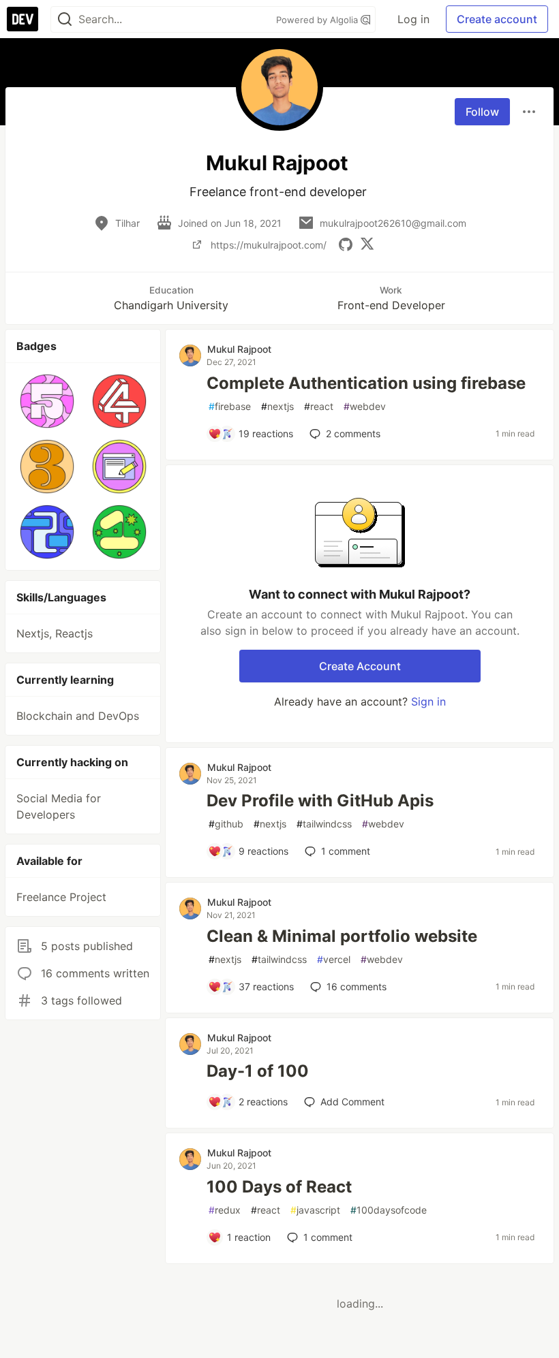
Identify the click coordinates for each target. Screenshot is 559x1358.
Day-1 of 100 (258, 1071)
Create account (497, 19)
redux (225, 1210)
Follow (482, 112)
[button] (47, 401)
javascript (315, 1210)
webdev (365, 406)
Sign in (428, 701)
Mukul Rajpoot (239, 349)
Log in (413, 19)
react (318, 406)
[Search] (64, 19)
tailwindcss (324, 824)
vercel (333, 959)
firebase (230, 406)
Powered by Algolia (318, 19)
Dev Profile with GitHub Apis (320, 800)
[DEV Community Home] (22, 19)
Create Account (360, 666)
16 (357, 986)
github (226, 824)
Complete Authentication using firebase (366, 383)
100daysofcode (388, 1210)
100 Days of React (279, 1187)
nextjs (277, 406)
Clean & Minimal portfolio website (342, 936)
